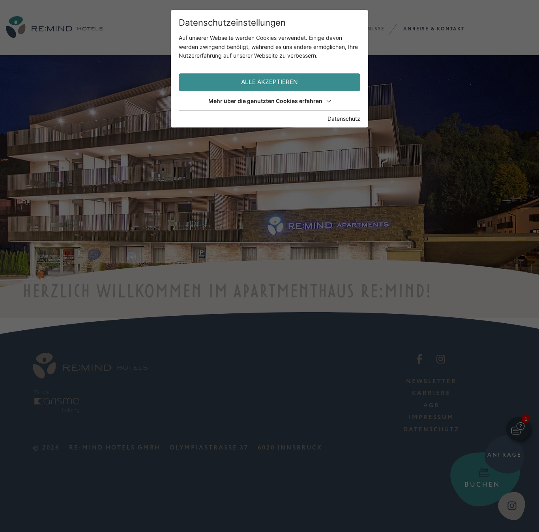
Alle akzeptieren (269, 82)
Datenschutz (344, 118)
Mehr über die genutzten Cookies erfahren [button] (265, 100)
